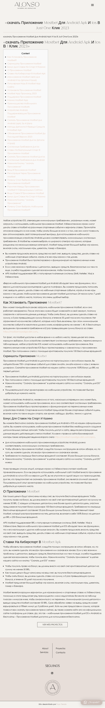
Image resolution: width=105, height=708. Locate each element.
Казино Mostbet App (17, 100)
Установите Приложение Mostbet (24, 90)
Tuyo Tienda (61, 704)
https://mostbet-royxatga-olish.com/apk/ (75, 437)
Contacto (60, 652)
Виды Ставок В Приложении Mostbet (25, 193)
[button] (91, 702)
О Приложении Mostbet (19, 70)
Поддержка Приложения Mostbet (24, 96)
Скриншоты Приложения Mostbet (24, 63)
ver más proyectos (52, 624)
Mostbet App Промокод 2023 (22, 93)
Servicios (44, 652)
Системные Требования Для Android (26, 160)
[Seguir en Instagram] (52, 673)
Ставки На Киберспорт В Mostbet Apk (26, 73)
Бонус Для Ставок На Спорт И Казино (26, 66)
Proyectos (60, 648)
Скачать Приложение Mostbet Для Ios (26, 156)
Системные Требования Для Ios (23, 146)
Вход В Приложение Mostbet (21, 170)
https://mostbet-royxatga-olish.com (20, 331)
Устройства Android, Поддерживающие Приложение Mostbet (23, 113)
